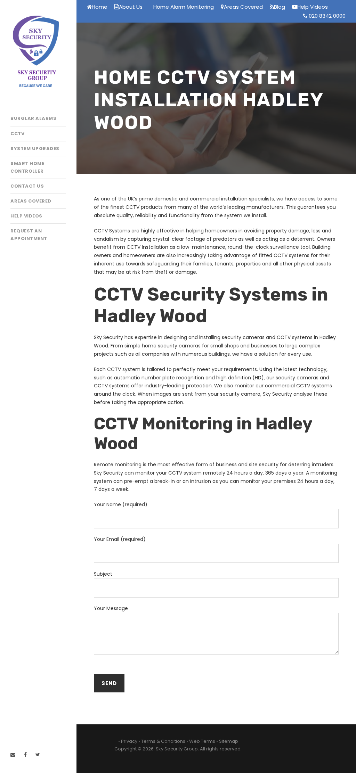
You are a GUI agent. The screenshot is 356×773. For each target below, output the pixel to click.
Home (99, 6)
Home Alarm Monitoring (183, 6)
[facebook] (25, 754)
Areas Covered (30, 201)
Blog (279, 6)
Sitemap (228, 741)
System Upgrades (34, 148)
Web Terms (202, 741)
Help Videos (26, 216)
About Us (131, 6)
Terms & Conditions (163, 741)
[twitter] (37, 754)
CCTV (17, 133)
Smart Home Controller (27, 167)
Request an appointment (28, 235)
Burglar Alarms (33, 118)
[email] (12, 754)
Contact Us (27, 186)
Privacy (129, 741)
